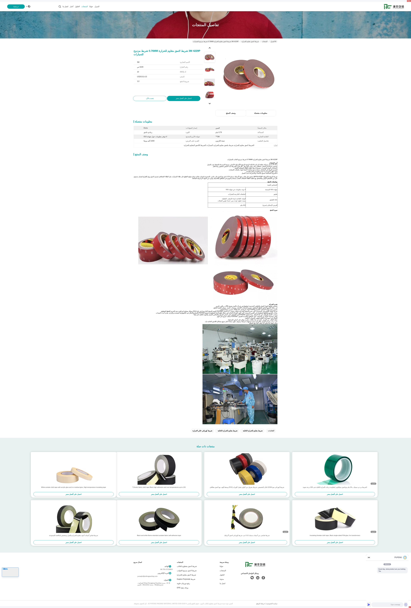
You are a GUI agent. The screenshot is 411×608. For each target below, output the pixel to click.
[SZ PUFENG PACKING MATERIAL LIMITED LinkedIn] (258, 578)
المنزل (97, 6)
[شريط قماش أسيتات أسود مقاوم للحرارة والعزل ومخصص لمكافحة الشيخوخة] (73, 517)
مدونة (222, 579)
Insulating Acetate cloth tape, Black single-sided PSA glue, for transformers (335, 535)
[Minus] (369, 557)
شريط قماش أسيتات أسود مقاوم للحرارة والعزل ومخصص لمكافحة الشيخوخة (73, 535)
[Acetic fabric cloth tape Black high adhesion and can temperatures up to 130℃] (159, 469)
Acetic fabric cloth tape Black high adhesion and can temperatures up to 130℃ (159, 487)
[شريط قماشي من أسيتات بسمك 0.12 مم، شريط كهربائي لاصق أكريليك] (247, 517)
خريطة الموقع (260, 603)
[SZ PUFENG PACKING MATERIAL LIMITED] (394, 6)
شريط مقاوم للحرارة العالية (253, 431)
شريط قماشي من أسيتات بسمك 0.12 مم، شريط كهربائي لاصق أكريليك (247, 535)
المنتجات (84, 6)
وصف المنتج (231, 113)
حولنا (91, 6)
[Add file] (405, 604)
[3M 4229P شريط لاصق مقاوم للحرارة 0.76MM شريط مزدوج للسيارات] (248, 75)
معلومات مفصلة (260, 113)
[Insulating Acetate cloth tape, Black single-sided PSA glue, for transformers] (334, 517)
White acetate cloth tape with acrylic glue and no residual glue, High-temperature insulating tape (73, 487)
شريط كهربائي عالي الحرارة (202, 431)
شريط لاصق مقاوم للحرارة (250, 41)
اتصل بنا (65, 6)
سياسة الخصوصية (271, 603)
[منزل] (255, 567)
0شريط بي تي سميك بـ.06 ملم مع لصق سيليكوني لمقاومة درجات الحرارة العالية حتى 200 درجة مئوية (335, 487)
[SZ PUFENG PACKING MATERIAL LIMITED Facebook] (263, 578)
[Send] (369, 604)
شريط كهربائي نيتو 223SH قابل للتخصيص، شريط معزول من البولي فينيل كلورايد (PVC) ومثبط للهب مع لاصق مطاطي (247, 487)
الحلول (77, 6)
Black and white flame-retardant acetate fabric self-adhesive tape (159, 535)
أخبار (71, 6)
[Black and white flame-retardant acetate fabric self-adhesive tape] (159, 517)
